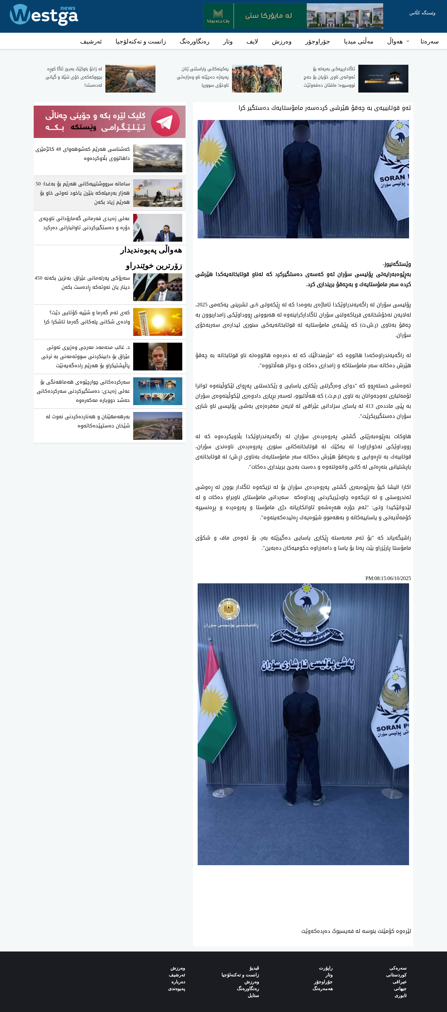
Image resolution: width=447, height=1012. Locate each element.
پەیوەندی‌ (176, 988)
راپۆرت (326, 968)
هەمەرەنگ (323, 988)
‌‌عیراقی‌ (400, 981)
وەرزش (282, 41)
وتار (228, 41)
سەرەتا (429, 41)
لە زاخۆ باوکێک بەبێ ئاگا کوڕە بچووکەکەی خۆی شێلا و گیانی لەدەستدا (73, 77)
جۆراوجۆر (317, 41)
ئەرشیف (91, 41)
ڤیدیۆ (254, 968)
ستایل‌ (253, 995)
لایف (252, 41)
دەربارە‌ (178, 981)
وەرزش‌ (177, 968)
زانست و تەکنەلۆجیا (141, 41)
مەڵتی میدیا (358, 41)
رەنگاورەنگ (194, 41)
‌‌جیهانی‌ (400, 988)
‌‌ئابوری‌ (401, 995)
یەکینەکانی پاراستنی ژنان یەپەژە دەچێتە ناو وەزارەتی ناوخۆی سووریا (203, 77)
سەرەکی (398, 968)
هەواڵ (395, 41)
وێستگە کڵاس (422, 12)
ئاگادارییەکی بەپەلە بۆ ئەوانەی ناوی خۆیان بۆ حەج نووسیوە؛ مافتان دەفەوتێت (329, 77)
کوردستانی (396, 974)
